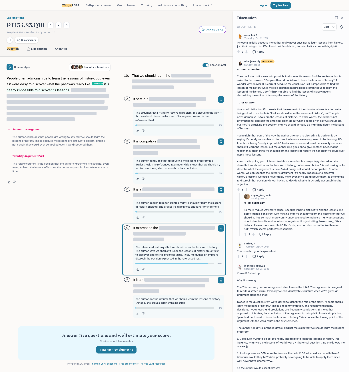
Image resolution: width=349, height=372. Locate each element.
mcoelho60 (250, 35)
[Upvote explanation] (9, 182)
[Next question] (66, 25)
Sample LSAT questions (104, 363)
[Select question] (58, 25)
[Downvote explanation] (14, 182)
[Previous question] (50, 25)
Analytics (61, 48)
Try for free (280, 5)
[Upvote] (238, 52)
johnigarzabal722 (254, 265)
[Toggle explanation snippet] (221, 99)
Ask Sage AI (214, 29)
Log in (263, 5)
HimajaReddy (252, 61)
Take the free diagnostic (116, 349)
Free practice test (129, 363)
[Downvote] (246, 52)
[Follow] (341, 27)
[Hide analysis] (10, 67)
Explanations (15, 17)
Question (13, 48)
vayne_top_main (261, 195)
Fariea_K (249, 243)
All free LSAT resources (153, 363)
